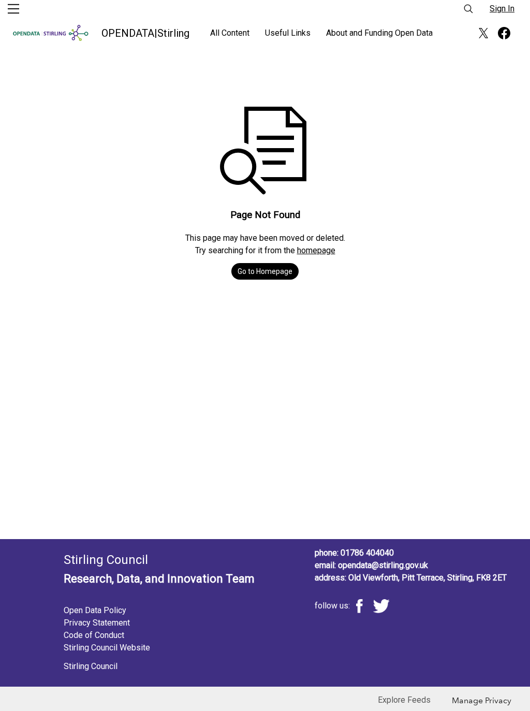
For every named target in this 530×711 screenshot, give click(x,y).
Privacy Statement (97, 623)
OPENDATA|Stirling (145, 33)
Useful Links (288, 33)
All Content (229, 33)
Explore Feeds (404, 700)
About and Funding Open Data (379, 33)
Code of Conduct (94, 635)
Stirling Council (90, 666)
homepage (316, 250)
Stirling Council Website (107, 647)
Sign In (502, 8)
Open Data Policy (95, 610)
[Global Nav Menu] (13, 9)
